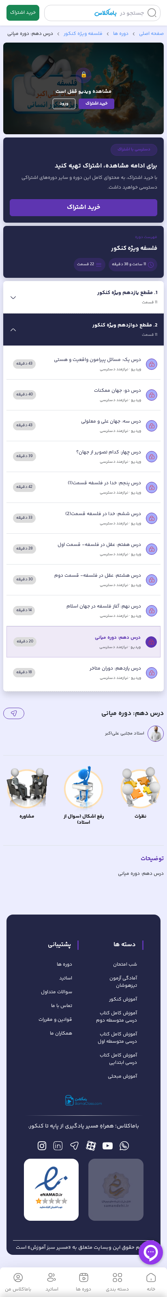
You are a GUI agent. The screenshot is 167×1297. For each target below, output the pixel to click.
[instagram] (41, 1148)
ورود (64, 103)
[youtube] (107, 1148)
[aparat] (91, 1148)
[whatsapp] (124, 1148)
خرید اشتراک (23, 13)
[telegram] (74, 1148)
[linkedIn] (57, 1148)
